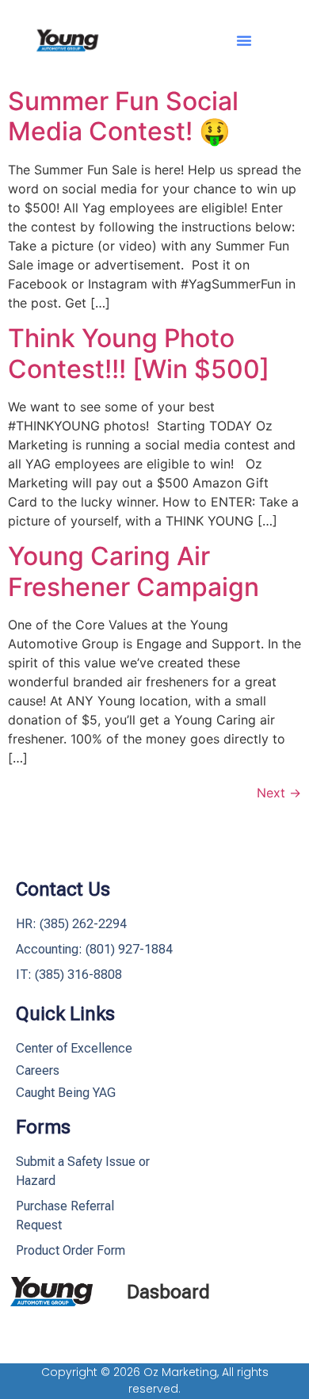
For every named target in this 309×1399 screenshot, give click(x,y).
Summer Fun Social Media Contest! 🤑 (123, 116)
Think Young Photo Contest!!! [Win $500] (138, 353)
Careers (37, 1070)
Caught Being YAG (66, 1092)
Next (279, 793)
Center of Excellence (74, 1048)
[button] (244, 40)
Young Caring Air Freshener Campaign (133, 571)
